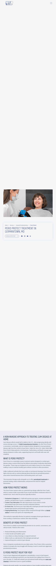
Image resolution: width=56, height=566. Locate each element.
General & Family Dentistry (22, 225)
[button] (51, 3)
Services (12, 225)
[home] (9, 3)
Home (6, 225)
